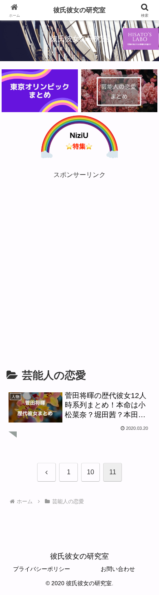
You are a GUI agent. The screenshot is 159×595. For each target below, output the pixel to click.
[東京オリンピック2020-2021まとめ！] (40, 90)
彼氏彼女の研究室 (79, 10)
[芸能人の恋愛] (119, 90)
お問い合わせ (118, 569)
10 (90, 472)
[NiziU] (79, 136)
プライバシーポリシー (41, 569)
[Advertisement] (79, 260)
